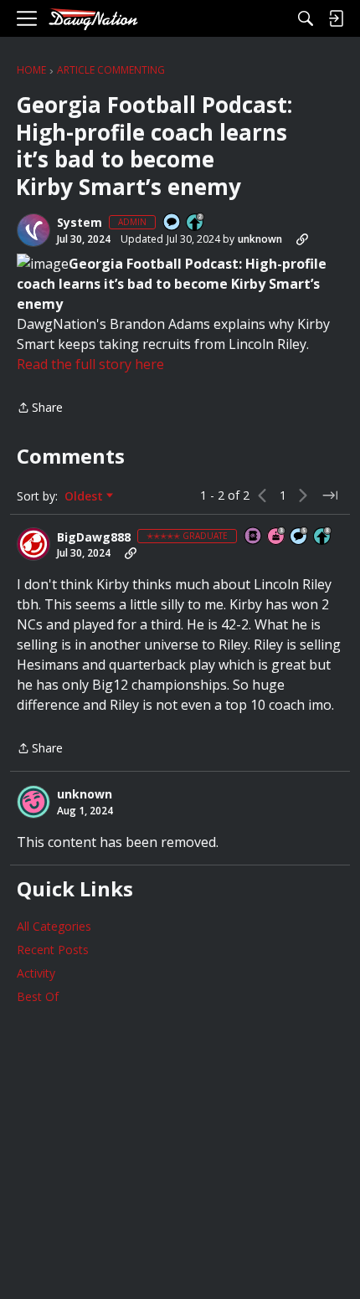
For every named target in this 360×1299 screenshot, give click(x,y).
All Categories (54, 926)
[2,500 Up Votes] (323, 537)
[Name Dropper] (254, 537)
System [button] (79, 222)
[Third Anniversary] (277, 537)
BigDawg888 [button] (94, 537)
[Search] (306, 18)
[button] (33, 230)
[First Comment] (172, 223)
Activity (36, 973)
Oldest (85, 496)
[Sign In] (336, 18)
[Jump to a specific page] (329, 495)
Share (40, 408)
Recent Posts (53, 950)
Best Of (38, 996)
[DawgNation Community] (93, 19)
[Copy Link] (302, 239)
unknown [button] (260, 239)
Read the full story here (90, 364)
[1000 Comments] (300, 537)
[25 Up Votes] (196, 223)
